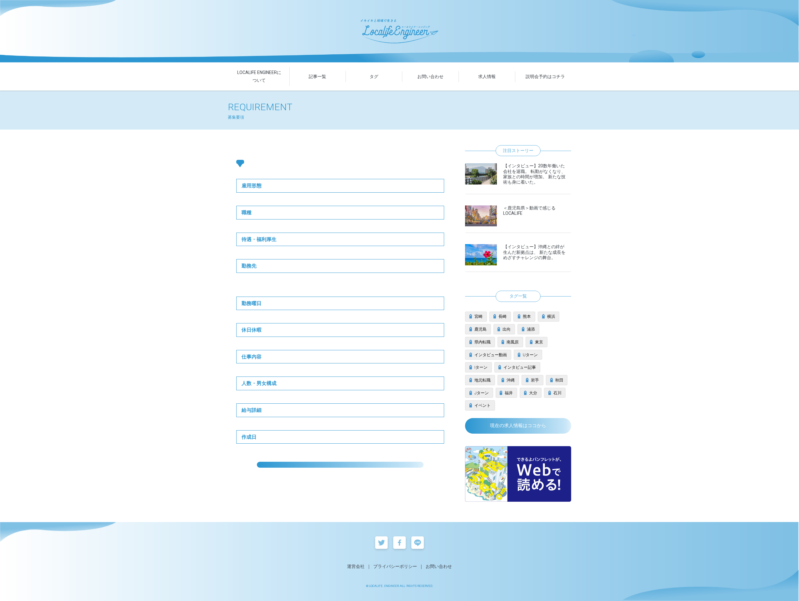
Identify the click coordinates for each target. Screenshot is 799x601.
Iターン (481, 367)
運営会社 (356, 566)
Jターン (481, 393)
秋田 (559, 380)
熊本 (527, 316)
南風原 (513, 342)
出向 (506, 329)
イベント (482, 405)
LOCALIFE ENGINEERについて (259, 76)
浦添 (531, 329)
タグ (374, 76)
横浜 (551, 316)
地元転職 (482, 380)
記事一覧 (317, 76)
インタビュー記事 (519, 367)
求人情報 (487, 76)
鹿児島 (480, 329)
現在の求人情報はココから (518, 425)
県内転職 (482, 342)
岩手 (535, 380)
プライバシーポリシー (395, 566)
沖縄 (511, 380)
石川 (557, 393)
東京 (539, 342)
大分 (533, 393)
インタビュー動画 (490, 354)
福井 (509, 393)
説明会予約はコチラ (545, 76)
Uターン (530, 354)
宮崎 (478, 316)
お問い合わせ (430, 76)
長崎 (502, 316)
